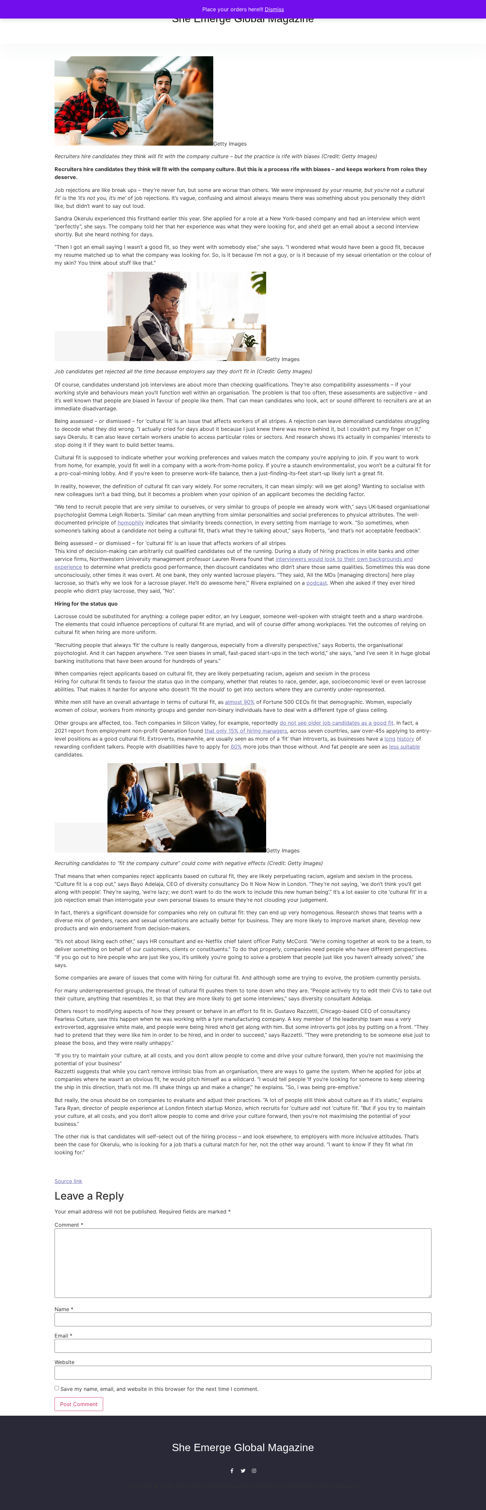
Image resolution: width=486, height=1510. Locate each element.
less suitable (404, 746)
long (390, 738)
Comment (69, 1224)
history (405, 738)
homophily (131, 522)
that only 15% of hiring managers (246, 730)
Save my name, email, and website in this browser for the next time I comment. (160, 1389)
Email (63, 1335)
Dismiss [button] (274, 9)
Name (64, 1309)
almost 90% (240, 702)
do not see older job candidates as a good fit (336, 722)
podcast (316, 582)
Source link (68, 1181)
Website (64, 1362)
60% (236, 746)
